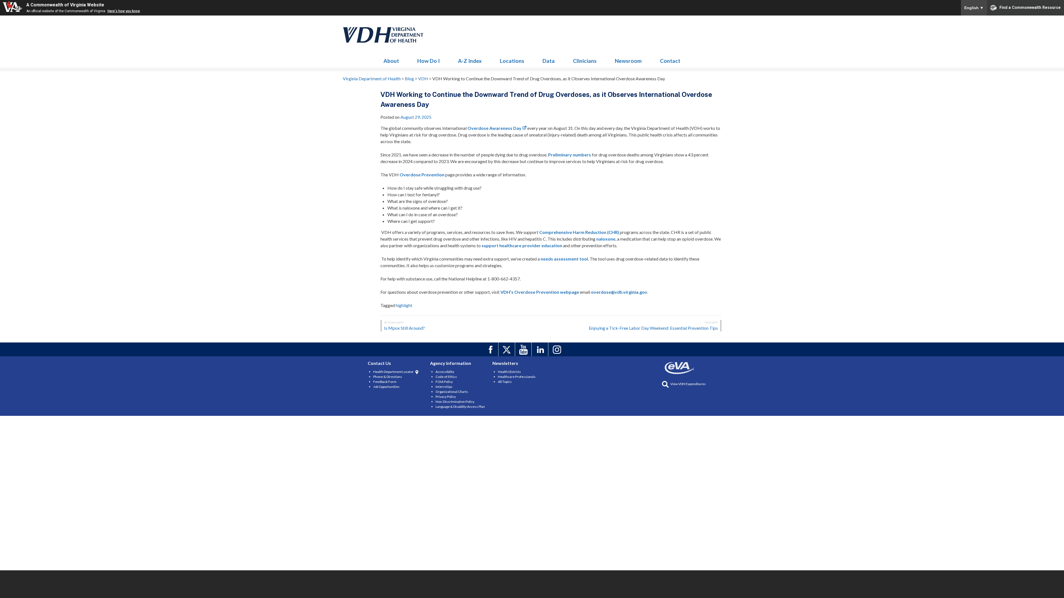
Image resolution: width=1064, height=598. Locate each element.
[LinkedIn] (540, 349)
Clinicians (585, 61)
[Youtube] (524, 349)
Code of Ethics (446, 377)
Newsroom (628, 61)
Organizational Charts (452, 392)
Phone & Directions (387, 377)
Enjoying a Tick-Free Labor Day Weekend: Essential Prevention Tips (653, 328)
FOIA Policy (444, 382)
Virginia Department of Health (383, 35)
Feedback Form (385, 382)
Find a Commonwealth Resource (1030, 7)
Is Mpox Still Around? (404, 328)
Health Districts (509, 372)
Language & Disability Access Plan (460, 406)
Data (549, 61)
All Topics (505, 382)
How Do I (428, 61)
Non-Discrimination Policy (455, 401)
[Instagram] (557, 349)
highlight (404, 305)
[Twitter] (507, 349)
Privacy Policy (446, 397)
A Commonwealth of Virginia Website (65, 4)
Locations (512, 61)
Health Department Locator (393, 372)
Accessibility (445, 372)
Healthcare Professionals (517, 377)
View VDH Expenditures (688, 384)
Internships (444, 387)
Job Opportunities (386, 387)
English (974, 8)
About (391, 61)
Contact (670, 61)
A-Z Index (470, 61)
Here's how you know (124, 11)
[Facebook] (490, 349)
